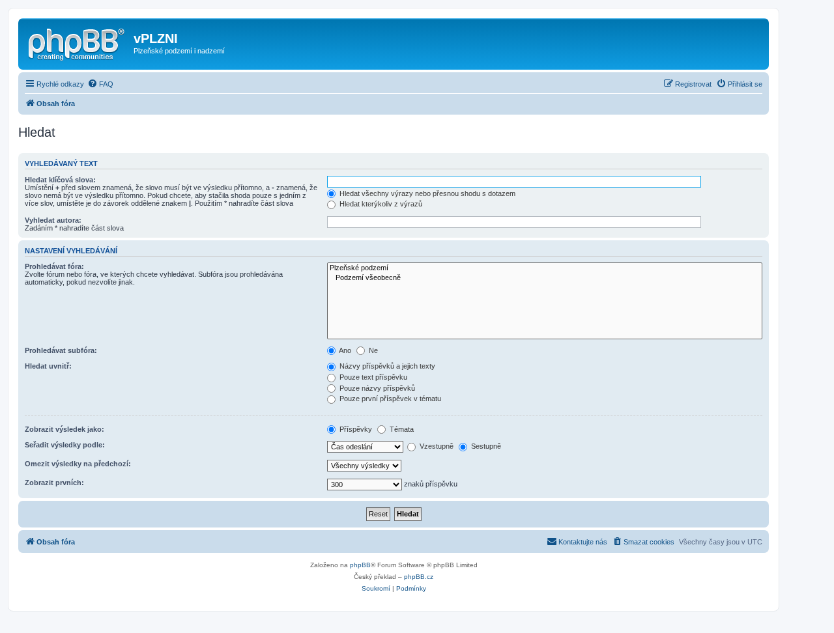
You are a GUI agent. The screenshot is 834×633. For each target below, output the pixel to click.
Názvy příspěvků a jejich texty (386, 366)
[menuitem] (100, 84)
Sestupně (485, 446)
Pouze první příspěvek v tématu (389, 398)
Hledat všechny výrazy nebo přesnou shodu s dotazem (426, 193)
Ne (372, 350)
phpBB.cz (418, 576)
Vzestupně (435, 446)
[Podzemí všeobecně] (544, 278)
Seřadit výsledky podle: (65, 445)
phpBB (360, 565)
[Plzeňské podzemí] (544, 268)
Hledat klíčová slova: (60, 180)
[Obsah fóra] (78, 42)
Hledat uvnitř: (48, 366)
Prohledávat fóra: (54, 266)
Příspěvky (355, 429)
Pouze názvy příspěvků (376, 388)
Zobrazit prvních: (54, 482)
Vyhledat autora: (53, 220)
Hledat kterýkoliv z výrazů (380, 204)
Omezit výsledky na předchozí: (78, 464)
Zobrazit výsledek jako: (64, 429)
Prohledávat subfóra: (61, 350)
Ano (344, 350)
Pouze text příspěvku (372, 377)
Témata (401, 429)
